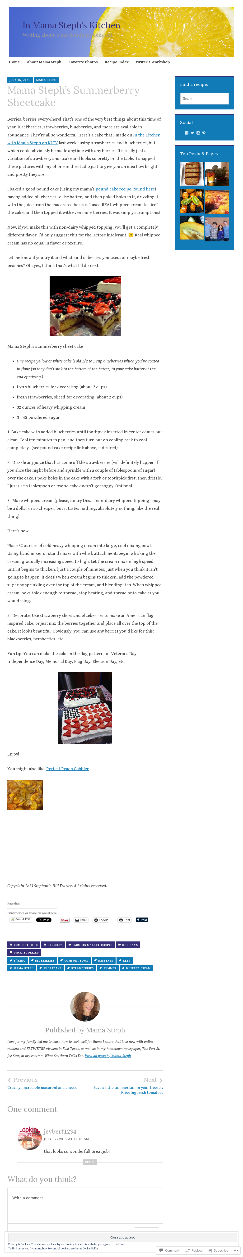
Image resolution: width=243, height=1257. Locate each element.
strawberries (82, 968)
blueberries (45, 960)
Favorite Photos (83, 62)
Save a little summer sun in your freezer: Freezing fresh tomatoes (128, 1085)
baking (19, 960)
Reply (89, 1162)
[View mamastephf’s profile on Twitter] (192, 133)
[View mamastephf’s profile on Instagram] (198, 133)
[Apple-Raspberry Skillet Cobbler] (217, 203)
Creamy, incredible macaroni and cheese (42, 1083)
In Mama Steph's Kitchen (71, 25)
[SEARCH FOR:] (204, 98)
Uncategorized (26, 952)
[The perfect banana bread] (192, 175)
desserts (55, 945)
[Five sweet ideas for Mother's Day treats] (217, 230)
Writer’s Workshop (153, 62)
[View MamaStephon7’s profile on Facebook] (187, 133)
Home (14, 62)
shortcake (52, 968)
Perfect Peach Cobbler (67, 768)
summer (109, 968)
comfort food (26, 945)
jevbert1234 (60, 1131)
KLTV (127, 960)
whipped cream (138, 968)
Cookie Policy (90, 1248)
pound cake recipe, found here (125, 189)
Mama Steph (46, 80)
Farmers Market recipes (92, 945)
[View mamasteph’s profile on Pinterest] (204, 133)
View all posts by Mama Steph (108, 1056)
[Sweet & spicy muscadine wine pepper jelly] (217, 175)
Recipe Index (117, 62)
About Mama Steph (44, 62)
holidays (130, 945)
